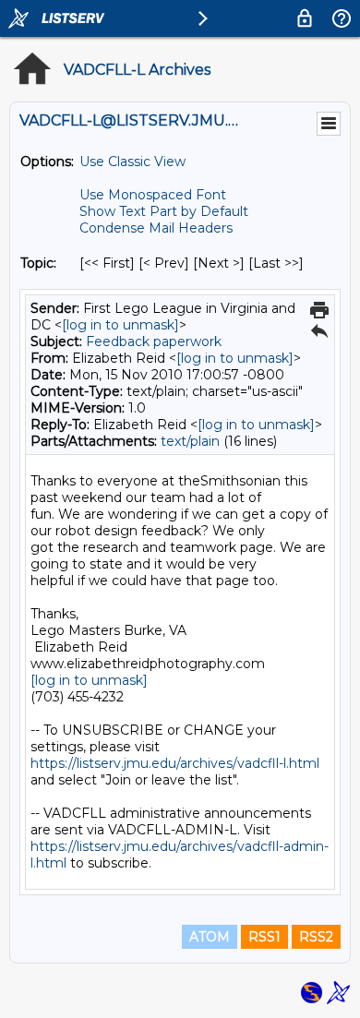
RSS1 (264, 936)
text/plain (190, 441)
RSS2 (316, 936)
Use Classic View (132, 161)
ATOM (209, 936)
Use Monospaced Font (152, 194)
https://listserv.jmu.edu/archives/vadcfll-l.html (174, 763)
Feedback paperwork (154, 341)
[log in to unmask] (120, 325)
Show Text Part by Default (163, 211)
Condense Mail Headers (156, 228)
